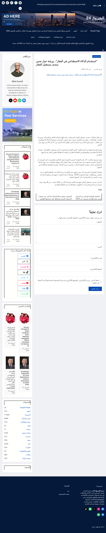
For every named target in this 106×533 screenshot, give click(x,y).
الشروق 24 (95, 18)
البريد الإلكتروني (96, 258)
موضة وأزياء (26, 458)
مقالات (28, 455)
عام (29, 444)
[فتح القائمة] (103, 50)
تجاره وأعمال (96, 56)
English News (25, 408)
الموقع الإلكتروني (96, 269)
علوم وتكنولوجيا (25, 451)
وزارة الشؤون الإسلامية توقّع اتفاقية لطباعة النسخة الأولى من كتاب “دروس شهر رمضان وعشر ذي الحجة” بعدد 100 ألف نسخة (53, 43)
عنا (68, 491)
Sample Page (95, 31)
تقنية (29, 426)
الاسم (99, 247)
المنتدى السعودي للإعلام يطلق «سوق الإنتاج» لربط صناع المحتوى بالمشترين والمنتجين (13, 232)
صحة (29, 440)
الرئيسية (28, 415)
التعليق (99, 222)
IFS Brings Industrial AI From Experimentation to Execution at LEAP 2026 (12, 195)
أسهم (75, 31)
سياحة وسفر (26, 433)
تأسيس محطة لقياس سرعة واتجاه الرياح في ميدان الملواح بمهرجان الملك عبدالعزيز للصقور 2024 (38, 31)
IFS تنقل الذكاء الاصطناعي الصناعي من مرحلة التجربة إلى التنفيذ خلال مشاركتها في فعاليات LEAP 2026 (58, 5)
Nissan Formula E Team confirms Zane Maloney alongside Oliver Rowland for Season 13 (12, 158)
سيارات (28, 437)
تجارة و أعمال (70, 37)
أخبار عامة (83, 31)
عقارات (28, 447)
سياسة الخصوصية (64, 494)
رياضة (33, 37)
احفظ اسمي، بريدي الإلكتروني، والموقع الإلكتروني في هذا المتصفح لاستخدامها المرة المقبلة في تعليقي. (68, 281)
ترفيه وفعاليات (58, 37)
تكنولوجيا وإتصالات (44, 37)
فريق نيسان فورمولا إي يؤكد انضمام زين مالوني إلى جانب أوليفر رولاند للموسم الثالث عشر (12, 177)
